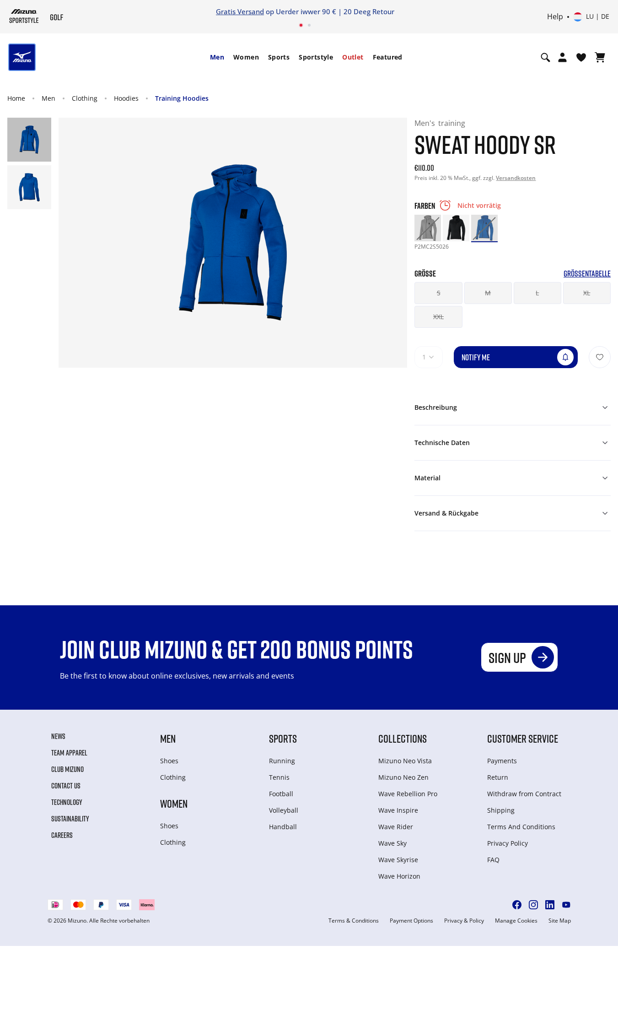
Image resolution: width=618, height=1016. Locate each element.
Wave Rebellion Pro (407, 793)
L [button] (537, 292)
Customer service (522, 738)
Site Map (559, 921)
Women (246, 57)
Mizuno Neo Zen (403, 777)
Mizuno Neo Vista (405, 760)
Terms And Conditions (521, 826)
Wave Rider (395, 826)
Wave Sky (392, 843)
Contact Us (66, 785)
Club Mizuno (67, 769)
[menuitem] (217, 57)
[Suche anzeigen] (545, 57)
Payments (502, 760)
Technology (66, 802)
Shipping (501, 810)
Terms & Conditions (353, 921)
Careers (62, 835)
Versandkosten (516, 178)
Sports (279, 57)
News (58, 736)
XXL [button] (438, 316)
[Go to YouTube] (566, 904)
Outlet (352, 57)
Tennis (279, 777)
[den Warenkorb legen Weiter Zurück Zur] (600, 357)
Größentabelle (587, 273)
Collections (402, 738)
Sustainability (70, 818)
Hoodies (126, 98)
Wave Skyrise (398, 859)
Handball (283, 826)
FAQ (493, 859)
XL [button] (586, 292)
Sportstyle (316, 57)
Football (281, 793)
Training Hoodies (182, 98)
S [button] (439, 292)
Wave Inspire (398, 810)
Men (217, 57)
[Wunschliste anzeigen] (581, 57)
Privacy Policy (507, 843)
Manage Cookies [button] (516, 921)
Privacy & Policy (464, 921)
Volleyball (283, 810)
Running (282, 760)
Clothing (84, 98)
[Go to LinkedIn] (549, 904)
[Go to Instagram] (533, 904)
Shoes (169, 760)
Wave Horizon (399, 876)
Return (497, 777)
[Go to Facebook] (516, 904)
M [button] (488, 292)
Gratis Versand (240, 11)
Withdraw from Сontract (524, 793)
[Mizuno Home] (24, 16)
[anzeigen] (600, 57)
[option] (427, 228)
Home (16, 98)
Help (555, 17)
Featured (388, 57)
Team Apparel (69, 752)
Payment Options (411, 921)
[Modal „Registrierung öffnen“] (562, 57)
